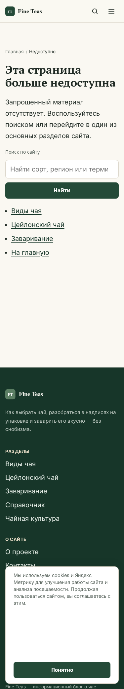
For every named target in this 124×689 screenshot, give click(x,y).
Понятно (62, 670)
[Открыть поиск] (95, 11)
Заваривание (32, 239)
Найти (62, 190)
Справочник (25, 505)
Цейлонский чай (37, 225)
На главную (30, 252)
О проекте (22, 552)
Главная (14, 51)
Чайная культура (32, 518)
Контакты (20, 565)
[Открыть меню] (111, 11)
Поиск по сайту (22, 152)
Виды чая (26, 211)
